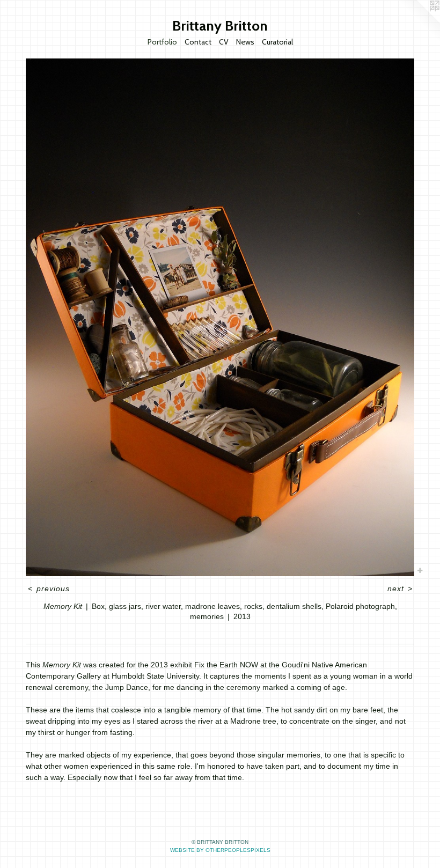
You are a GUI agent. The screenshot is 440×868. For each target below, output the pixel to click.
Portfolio (162, 42)
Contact (198, 42)
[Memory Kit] (220, 317)
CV (224, 42)
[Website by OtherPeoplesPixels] (418, 21)
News (245, 42)
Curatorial (277, 42)
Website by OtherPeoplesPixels (220, 850)
